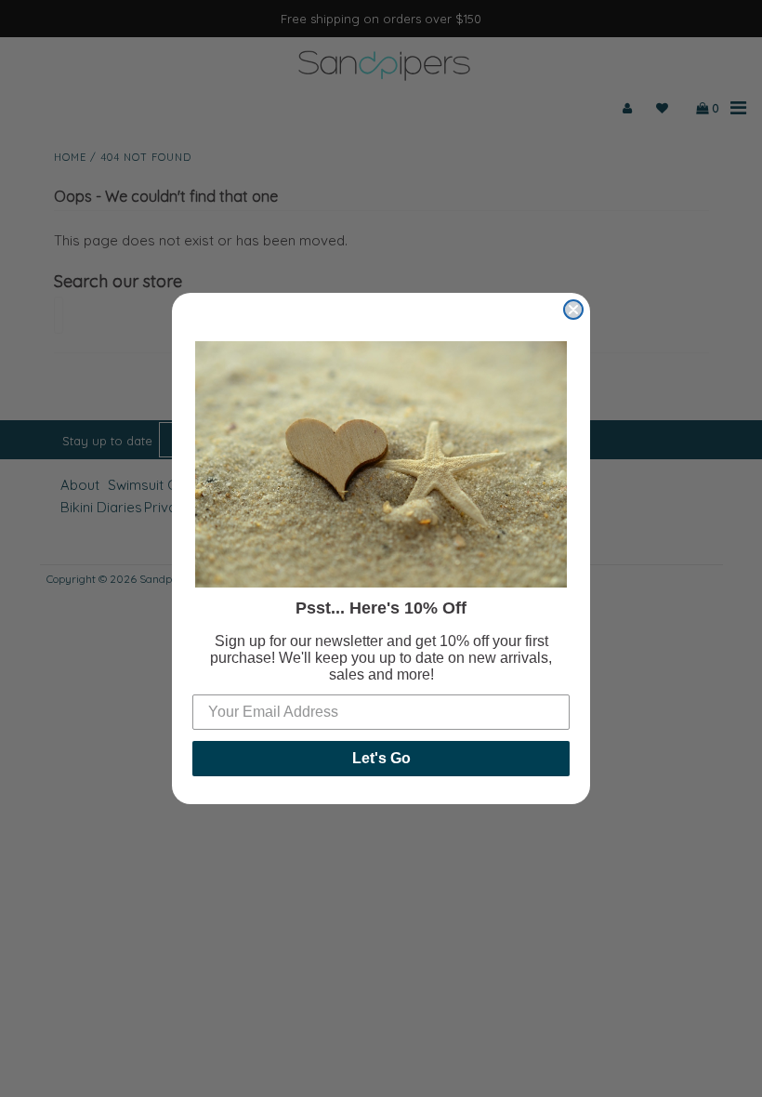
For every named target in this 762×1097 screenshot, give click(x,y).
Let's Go (381, 758)
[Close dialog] (573, 309)
